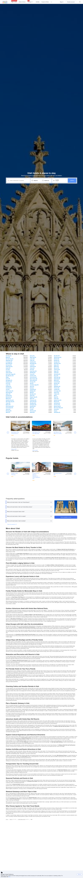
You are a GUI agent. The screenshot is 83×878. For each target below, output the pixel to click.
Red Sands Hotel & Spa (57, 474)
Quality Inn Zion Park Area (14, 474)
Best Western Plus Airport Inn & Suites (58, 432)
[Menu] (50, 2)
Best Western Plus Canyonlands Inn (15, 432)
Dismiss (79, 874)
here (9, 876)
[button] (29, 502)
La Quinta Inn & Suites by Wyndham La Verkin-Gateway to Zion (36, 476)
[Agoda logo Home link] (5, 2)
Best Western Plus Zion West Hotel (36, 432)
